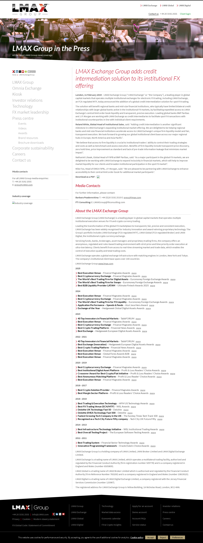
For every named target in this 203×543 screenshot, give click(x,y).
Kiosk (17, 94)
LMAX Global (168, 5)
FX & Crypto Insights (111, 524)
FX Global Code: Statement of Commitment (33, 525)
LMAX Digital (185, 5)
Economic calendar (111, 518)
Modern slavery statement (46, 519)
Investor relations (27, 100)
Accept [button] (150, 537)
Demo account (139, 512)
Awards (22, 133)
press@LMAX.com (24, 184)
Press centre (23, 118)
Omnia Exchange (26, 88)
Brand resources (28, 138)
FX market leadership (30, 112)
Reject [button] (163, 537)
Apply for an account (142, 506)
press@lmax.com (132, 197)
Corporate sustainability (33, 148)
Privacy (15, 519)
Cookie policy (136, 537)
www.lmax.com (105, 263)
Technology (22, 106)
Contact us (154, 13)
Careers (18, 154)
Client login (185, 13)
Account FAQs (139, 518)
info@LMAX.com (40, 514)
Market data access (111, 512)
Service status (139, 524)
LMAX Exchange (150, 5)
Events (22, 123)
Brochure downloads (31, 142)
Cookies (26, 519)
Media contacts (20, 171)
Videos (22, 128)
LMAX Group (23, 82)
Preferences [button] (177, 537)
